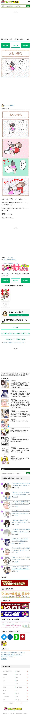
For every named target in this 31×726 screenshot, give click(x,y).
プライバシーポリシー (7, 657)
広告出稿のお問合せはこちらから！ (11, 654)
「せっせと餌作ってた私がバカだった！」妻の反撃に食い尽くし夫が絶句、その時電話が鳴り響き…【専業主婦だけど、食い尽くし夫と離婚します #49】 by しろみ (20, 404)
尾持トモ (21, 543)
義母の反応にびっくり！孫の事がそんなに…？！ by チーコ (19, 458)
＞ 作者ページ (18, 315)
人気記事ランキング (7, 671)
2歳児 (17, 684)
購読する (5, 469)
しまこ (23, 342)
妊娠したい (18, 674)
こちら (18, 375)
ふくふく (17, 487)
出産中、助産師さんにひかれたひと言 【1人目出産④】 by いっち (19, 431)
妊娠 (4, 677)
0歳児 (17, 680)
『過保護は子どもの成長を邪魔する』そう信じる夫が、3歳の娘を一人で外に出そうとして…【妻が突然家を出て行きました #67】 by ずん (20, 414)
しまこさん (10, 257)
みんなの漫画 (8, 342)
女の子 (14, 342)
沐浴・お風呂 (19, 687)
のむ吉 (16, 515)
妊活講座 (18, 671)
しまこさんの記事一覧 (9, 259)
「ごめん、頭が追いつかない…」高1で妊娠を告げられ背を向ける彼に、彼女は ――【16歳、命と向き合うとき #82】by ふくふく (20, 385)
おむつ (4, 687)
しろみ (16, 506)
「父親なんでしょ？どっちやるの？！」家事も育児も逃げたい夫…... (20, 541)
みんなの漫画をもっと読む (11, 263)
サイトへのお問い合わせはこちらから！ (13, 652)
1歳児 (4, 684)
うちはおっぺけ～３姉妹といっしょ (5, 305)
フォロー (5, 273)
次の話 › (25, 45)
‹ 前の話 (5, 45)
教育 (4, 693)
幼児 (17, 690)
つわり (17, 677)
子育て (19, 342)
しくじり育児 (6, 696)
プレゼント (18, 699)
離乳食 (4, 690)
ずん (17, 571)
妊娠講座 (5, 674)
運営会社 (4, 659)
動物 (4, 699)
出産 (4, 680)
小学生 (17, 693)
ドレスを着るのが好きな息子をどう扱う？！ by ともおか (19, 440)
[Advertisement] (15, 23)
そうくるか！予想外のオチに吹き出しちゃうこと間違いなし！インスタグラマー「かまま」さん (19, 450)
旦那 (17, 696)
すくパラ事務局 (8, 105)
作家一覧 (15, 45)
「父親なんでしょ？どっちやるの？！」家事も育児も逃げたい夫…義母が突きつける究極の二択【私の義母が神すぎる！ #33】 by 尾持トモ (20, 394)
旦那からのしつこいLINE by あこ (19, 421)
